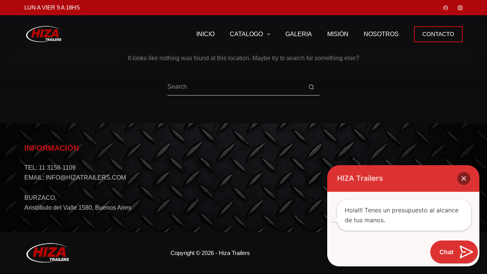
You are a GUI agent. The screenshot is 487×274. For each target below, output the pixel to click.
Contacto (438, 34)
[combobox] (235, 87)
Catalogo (246, 34)
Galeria (298, 34)
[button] (463, 178)
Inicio (205, 34)
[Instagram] (460, 7)
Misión (338, 34)
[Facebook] (445, 7)
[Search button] (311, 86)
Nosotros (381, 34)
